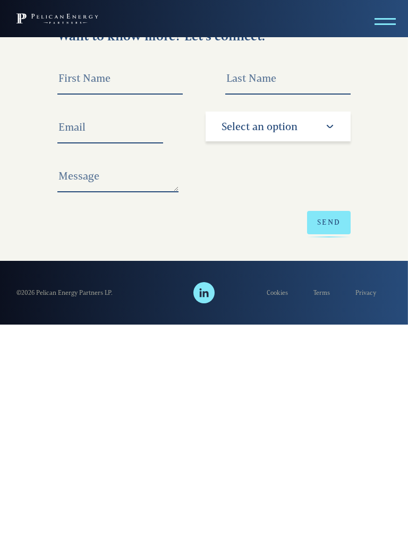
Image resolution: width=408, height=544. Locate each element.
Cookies (277, 292)
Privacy (365, 292)
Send (329, 222)
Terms (321, 292)
